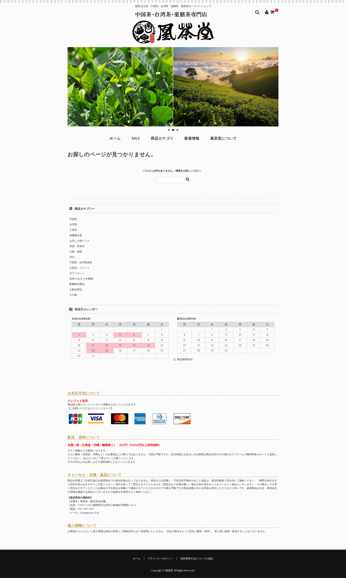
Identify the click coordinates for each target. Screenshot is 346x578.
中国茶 (73, 219)
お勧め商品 (75, 289)
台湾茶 (73, 224)
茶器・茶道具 (77, 246)
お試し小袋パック (79, 240)
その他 (73, 295)
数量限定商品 (77, 284)
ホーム (115, 138)
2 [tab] (173, 130)
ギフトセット (77, 273)
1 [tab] (169, 130)
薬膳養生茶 (75, 235)
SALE (136, 138)
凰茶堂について (223, 138)
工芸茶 (73, 230)
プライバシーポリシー (160, 558)
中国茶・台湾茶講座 (80, 262)
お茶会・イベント (79, 268)
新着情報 (191, 138)
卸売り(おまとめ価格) (81, 278)
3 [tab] (177, 130)
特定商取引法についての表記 (196, 558)
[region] (173, 86)
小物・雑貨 (75, 251)
